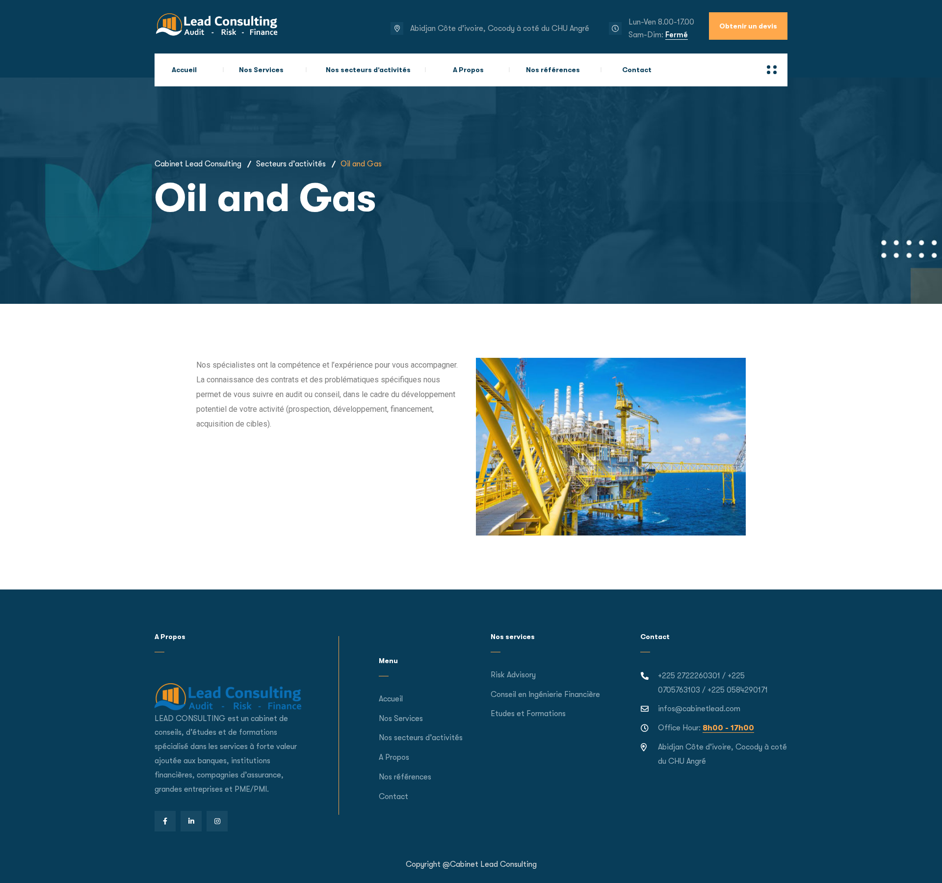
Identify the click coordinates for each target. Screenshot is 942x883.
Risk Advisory (513, 674)
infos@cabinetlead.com (699, 708)
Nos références (553, 70)
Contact (637, 70)
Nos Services (261, 70)
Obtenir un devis (748, 26)
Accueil (184, 70)
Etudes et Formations (528, 713)
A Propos (468, 70)
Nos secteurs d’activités (368, 70)
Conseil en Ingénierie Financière (545, 694)
